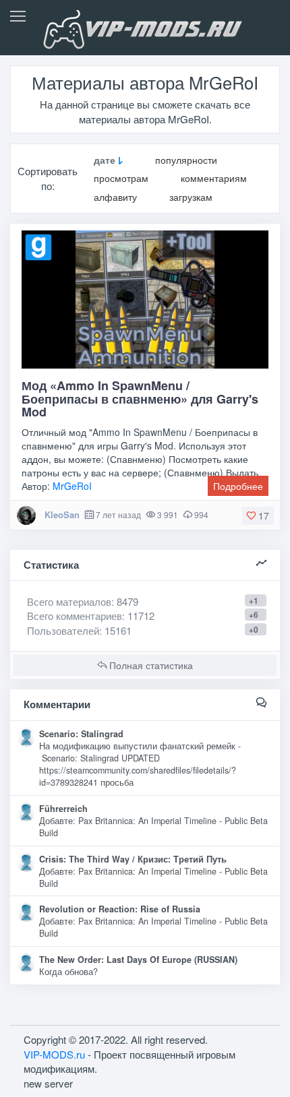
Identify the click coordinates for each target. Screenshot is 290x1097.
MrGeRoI (72, 486)
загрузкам (190, 197)
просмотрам (121, 178)
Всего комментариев (74, 615)
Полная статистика (150, 665)
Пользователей (63, 630)
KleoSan (62, 514)
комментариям (214, 178)
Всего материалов (82, 601)
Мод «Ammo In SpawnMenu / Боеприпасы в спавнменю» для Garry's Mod (140, 399)
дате (104, 160)
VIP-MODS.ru (54, 1054)
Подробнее (238, 486)
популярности (186, 160)
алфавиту (115, 197)
